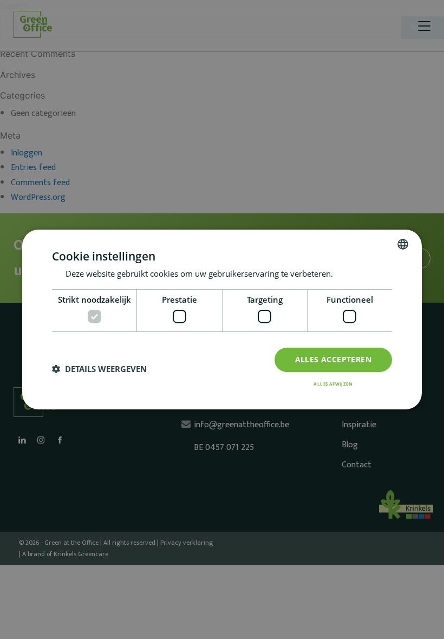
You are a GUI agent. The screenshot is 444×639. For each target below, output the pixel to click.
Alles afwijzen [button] (333, 384)
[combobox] (402, 244)
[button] (99, 369)
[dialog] (222, 319)
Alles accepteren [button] (333, 359)
